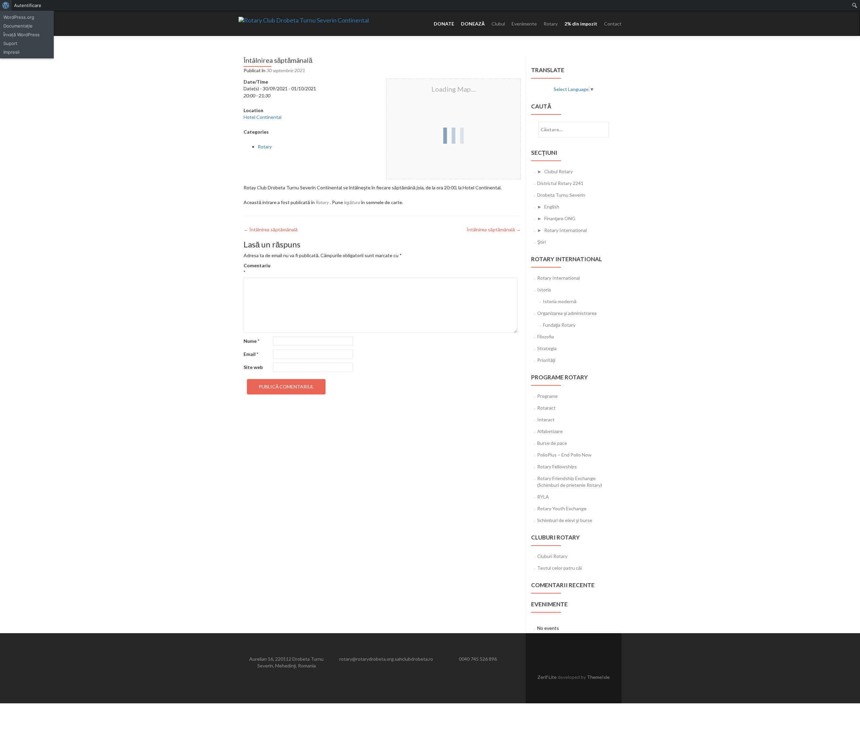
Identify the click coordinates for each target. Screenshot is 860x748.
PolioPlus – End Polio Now (564, 455)
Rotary (551, 24)
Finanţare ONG (559, 218)
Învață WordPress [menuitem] (21, 34)
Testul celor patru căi (559, 568)
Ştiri (541, 242)
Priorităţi (546, 360)
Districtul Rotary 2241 (560, 183)
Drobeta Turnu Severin (561, 195)
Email (251, 354)
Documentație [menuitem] (18, 26)
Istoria (544, 289)
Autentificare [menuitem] (27, 5)
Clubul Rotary (558, 171)
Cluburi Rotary (552, 556)
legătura (352, 202)
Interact (546, 419)
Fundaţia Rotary (559, 325)
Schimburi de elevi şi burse (564, 520)
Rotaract (546, 408)
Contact (612, 24)
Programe (547, 396)
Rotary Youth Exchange (562, 508)
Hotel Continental (263, 117)
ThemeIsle (598, 677)
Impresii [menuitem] (11, 52)
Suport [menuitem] (10, 43)
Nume (251, 341)
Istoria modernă (559, 301)
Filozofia (545, 336)
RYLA (543, 497)
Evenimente (524, 24)
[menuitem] (6, 5)
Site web (253, 367)
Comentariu (257, 269)
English (551, 206)
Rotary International (565, 230)
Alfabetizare (550, 431)
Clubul (498, 24)
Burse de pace (552, 443)
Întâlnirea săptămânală (271, 229)
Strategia (547, 348)
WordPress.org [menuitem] (18, 17)
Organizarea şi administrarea (567, 313)
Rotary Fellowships (557, 466)
